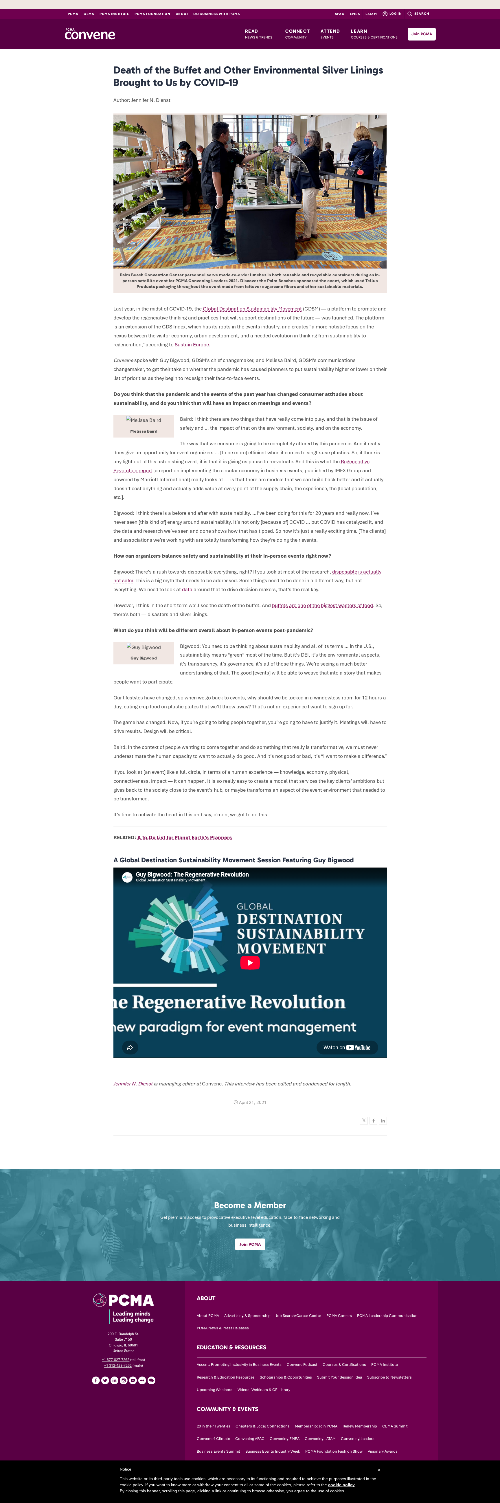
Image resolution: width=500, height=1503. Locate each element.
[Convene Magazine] (90, 34)
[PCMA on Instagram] (124, 1380)
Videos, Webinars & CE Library (264, 1389)
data (187, 589)
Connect (297, 33)
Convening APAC (249, 1438)
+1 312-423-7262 (118, 1365)
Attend (330, 33)
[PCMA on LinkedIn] (114, 1380)
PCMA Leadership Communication (387, 1315)
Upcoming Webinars (214, 1389)
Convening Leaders (357, 1438)
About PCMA (208, 1315)
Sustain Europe (192, 344)
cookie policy (341, 1484)
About (182, 14)
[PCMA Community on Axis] (151, 1380)
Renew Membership (360, 1426)
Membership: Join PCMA (316, 1426)
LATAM (371, 14)
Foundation (152, 14)
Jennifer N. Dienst (132, 1084)
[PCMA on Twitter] (105, 1380)
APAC (340, 14)
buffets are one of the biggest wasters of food (322, 605)
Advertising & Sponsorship (247, 1315)
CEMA (89, 14)
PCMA (73, 14)
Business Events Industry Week (272, 1451)
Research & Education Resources (226, 1377)
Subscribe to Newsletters (389, 1377)
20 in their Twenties (213, 1426)
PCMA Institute (114, 14)
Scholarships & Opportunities (286, 1377)
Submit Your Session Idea (339, 1377)
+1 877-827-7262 (115, 1359)
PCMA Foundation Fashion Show (334, 1451)
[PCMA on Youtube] (133, 1380)
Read (258, 33)
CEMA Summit (395, 1426)
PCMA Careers (339, 1315)
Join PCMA (421, 34)
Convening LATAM (320, 1438)
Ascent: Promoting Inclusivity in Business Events (239, 1364)
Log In (395, 14)
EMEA (355, 14)
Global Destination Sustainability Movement (252, 309)
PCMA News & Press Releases (223, 1328)
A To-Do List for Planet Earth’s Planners (184, 837)
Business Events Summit (218, 1451)
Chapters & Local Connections (263, 1426)
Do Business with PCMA (216, 14)
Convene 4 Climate (213, 1438)
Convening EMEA (284, 1438)
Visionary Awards (383, 1451)
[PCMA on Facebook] (96, 1380)
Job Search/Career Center (298, 1315)
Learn (374, 33)
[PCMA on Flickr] (142, 1380)
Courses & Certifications (344, 1364)
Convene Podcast (302, 1364)
